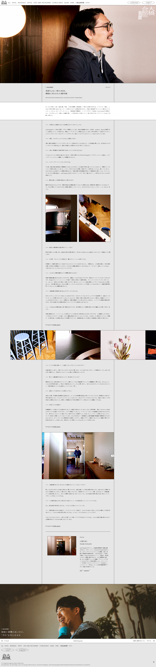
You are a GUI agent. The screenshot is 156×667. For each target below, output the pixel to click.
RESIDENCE (22, 3)
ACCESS (87, 2)
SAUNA (66, 3)
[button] (43, 345)
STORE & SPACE (57, 3)
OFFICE (29, 3)
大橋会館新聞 (79, 3)
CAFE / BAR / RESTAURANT (42, 3)
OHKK (72, 3)
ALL (9, 3)
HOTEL (14, 3)
